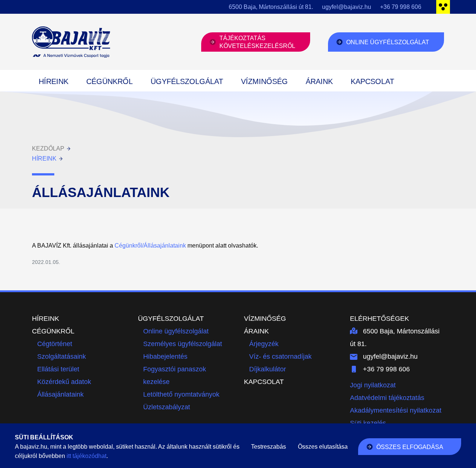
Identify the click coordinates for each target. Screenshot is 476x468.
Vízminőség (264, 81)
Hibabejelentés (165, 356)
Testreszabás (268, 446)
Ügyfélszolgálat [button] (187, 81)
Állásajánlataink (60, 394)
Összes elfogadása (409, 447)
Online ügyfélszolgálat (176, 331)
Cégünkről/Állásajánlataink (150, 245)
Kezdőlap (48, 148)
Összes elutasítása (323, 446)
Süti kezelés (368, 423)
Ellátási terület (58, 369)
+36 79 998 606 (400, 7)
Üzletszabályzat (166, 407)
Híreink (53, 81)
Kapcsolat (372, 81)
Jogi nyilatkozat (373, 385)
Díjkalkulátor (267, 369)
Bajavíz (71, 42)
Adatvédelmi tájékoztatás (387, 397)
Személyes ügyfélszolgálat (182, 344)
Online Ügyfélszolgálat (387, 42)
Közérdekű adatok (64, 381)
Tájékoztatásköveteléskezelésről (257, 42)
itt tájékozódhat (86, 456)
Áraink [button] (319, 81)
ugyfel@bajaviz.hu (346, 7)
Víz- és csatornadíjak (280, 356)
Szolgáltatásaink (61, 356)
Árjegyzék (264, 344)
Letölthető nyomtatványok (181, 394)
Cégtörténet (54, 344)
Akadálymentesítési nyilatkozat (395, 410)
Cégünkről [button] (109, 81)
